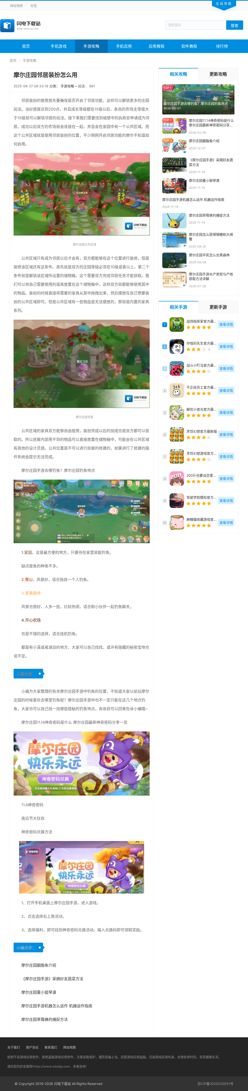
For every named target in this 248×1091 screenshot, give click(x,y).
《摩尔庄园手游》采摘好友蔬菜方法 (52, 978)
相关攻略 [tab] (178, 74)
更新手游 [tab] (218, 307)
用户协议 (32, 1047)
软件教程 (189, 46)
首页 (26, 46)
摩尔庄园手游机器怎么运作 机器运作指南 (56, 1005)
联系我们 (51, 1047)
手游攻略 (91, 46)
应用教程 (157, 46)
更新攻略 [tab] (218, 74)
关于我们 (13, 1047)
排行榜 (222, 46)
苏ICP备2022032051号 (215, 1084)
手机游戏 (59, 46)
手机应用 (124, 46)
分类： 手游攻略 (62, 86)
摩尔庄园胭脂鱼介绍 (38, 965)
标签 (34, 6)
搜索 (235, 25)
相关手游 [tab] (178, 307)
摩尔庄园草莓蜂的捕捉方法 (44, 1019)
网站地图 (16, 6)
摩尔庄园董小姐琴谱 (38, 992)
